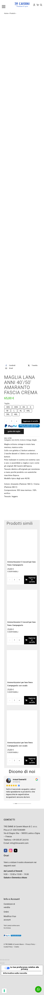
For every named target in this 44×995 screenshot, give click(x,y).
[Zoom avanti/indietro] (1, 959)
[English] (5, 3)
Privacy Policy (30, 944)
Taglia (7, 403)
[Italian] (12, 3)
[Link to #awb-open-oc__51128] (6, 7)
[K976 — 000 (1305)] (22, 591)
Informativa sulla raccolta (15, 973)
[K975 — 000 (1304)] (22, 531)
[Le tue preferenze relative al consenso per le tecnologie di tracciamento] (4, 990)
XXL (28, 411)
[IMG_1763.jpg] (22, 191)
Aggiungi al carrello (30, 421)
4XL (16, 414)
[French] (8, 3)
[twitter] (15, 850)
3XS (8, 407)
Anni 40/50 (15, 440)
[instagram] (10, 850)
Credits (16, 947)
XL (21, 411)
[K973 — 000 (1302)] (22, 712)
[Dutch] (3, 3)
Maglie (34, 440)
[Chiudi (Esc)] (8, 959)
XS (23, 407)
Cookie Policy (8, 947)
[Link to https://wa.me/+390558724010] (38, 989)
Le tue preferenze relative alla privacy (24, 968)
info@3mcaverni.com (19, 843)
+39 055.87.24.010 (20, 840)
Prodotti (12, 13)
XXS (16, 407)
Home (6, 13)
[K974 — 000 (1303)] (22, 651)
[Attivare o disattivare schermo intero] (3, 959)
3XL (8, 414)
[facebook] (5, 850)
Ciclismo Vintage (25, 440)
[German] (10, 3)
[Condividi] (6, 959)
